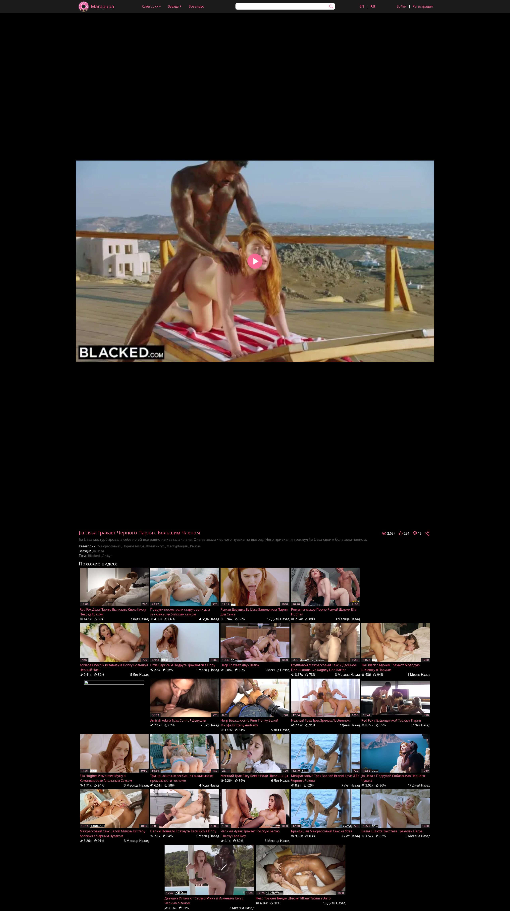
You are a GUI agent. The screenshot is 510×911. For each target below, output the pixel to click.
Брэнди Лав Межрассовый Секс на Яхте (321, 831)
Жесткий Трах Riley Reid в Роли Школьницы (254, 776)
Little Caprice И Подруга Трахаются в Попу (182, 665)
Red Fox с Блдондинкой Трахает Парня (391, 720)
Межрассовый (109, 546)
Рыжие (195, 546)
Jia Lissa (98, 551)
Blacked (94, 555)
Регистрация (423, 6)
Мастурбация (177, 546)
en (362, 6)
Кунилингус (155, 546)
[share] (427, 533)
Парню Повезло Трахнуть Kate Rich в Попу (183, 831)
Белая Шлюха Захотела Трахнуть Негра (392, 831)
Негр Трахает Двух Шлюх (240, 665)
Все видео (196, 6)
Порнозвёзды (133, 546)
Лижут (107, 555)
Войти (401, 6)
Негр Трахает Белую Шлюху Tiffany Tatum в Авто (293, 898)
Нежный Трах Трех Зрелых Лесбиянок (320, 720)
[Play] (255, 261)
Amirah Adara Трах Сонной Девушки (178, 720)
